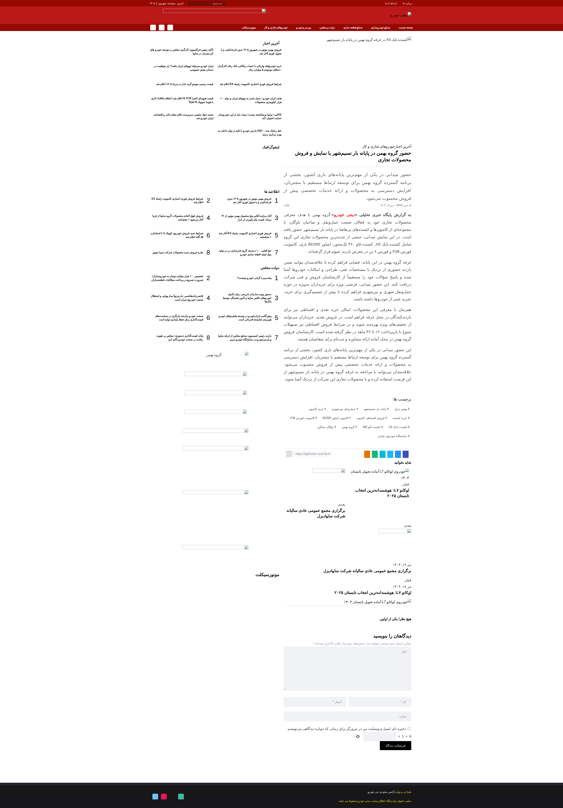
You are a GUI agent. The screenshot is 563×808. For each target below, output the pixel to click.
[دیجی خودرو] (400, 15)
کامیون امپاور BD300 (335, 418)
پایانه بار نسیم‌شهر (375, 409)
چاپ (287, 205)
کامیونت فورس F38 (302, 418)
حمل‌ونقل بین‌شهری (344, 409)
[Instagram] (161, 27)
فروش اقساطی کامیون (370, 418)
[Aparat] (163, 796)
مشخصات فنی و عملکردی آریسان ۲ (229, 166)
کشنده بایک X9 (398, 427)
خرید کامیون (316, 409)
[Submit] (190, 3)
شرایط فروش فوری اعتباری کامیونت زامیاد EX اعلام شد (251, 84)
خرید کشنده (400, 418)
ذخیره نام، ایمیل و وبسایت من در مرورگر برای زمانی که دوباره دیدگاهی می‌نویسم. (346, 729)
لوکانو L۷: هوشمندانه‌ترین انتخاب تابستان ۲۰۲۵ (373, 592)
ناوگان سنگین (325, 427)
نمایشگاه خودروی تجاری (392, 436)
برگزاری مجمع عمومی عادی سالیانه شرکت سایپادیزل (367, 571)
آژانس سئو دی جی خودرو (381, 791)
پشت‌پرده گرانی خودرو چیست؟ (254, 277)
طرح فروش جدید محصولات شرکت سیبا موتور (177, 252)
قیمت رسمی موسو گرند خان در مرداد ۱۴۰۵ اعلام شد (184, 84)
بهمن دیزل (400, 409)
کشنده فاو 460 (371, 427)
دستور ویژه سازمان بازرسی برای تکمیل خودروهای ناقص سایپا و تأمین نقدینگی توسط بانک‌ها (247, 298)
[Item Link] (265, 166)
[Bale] (170, 27)
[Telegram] (153, 27)
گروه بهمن (348, 427)
